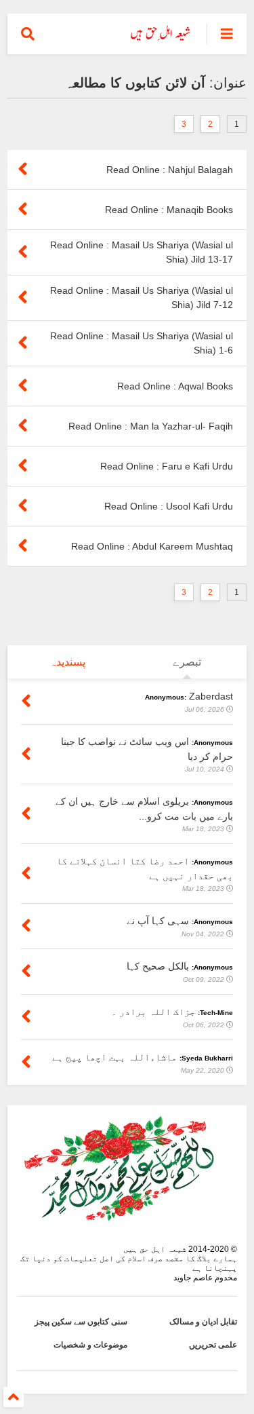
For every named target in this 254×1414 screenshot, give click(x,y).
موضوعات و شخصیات (90, 1345)
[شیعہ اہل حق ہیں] (161, 38)
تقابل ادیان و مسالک (203, 1321)
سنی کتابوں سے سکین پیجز (81, 1321)
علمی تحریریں (213, 1345)
